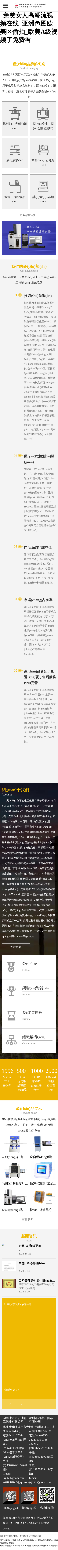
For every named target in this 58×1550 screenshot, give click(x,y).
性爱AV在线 (17, 1546)
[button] (21, 1404)
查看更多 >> (12, 1389)
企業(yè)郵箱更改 (30, 1245)
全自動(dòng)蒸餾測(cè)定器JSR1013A (28, 1210)
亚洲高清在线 (28, 1546)
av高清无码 (53, 1546)
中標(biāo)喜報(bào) (32, 1263)
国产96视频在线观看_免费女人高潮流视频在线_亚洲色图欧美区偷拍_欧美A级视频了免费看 (29, 23)
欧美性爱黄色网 (6, 1546)
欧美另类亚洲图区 (41, 1546)
